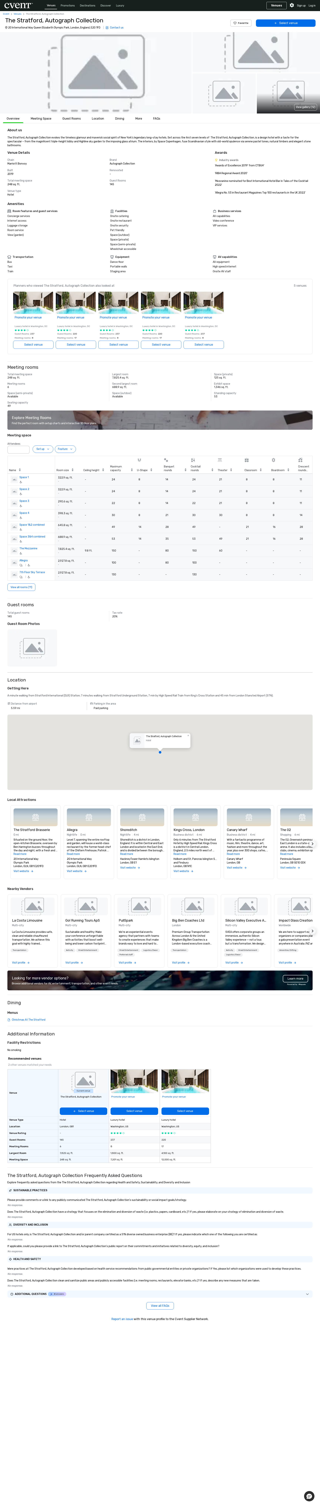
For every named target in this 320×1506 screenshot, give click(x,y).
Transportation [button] (19, 950)
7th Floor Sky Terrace (32, 572)
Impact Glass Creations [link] (296, 920)
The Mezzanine (28, 548)
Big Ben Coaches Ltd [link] (188, 920)
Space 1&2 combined (32, 524)
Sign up (301, 5)
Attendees (13, 443)
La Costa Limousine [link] (27, 920)
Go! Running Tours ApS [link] (82, 920)
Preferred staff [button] (126, 955)
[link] (33, 906)
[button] (95, 72)
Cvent (6, 14)
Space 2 (24, 489)
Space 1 (24, 477)
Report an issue (122, 1319)
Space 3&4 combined (32, 536)
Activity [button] (69, 950)
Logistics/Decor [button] (150, 950)
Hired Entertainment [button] (87, 950)
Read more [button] (20, 854)
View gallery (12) (305, 107)
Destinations (87, 5)
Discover (106, 5)
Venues (51, 5)
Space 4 (24, 513)
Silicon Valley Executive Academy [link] (245, 920)
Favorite (243, 23)
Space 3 (24, 501)
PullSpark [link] (126, 920)
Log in (312, 5)
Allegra (23, 560)
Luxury (120, 5)
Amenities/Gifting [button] (287, 950)
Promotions (68, 5)
